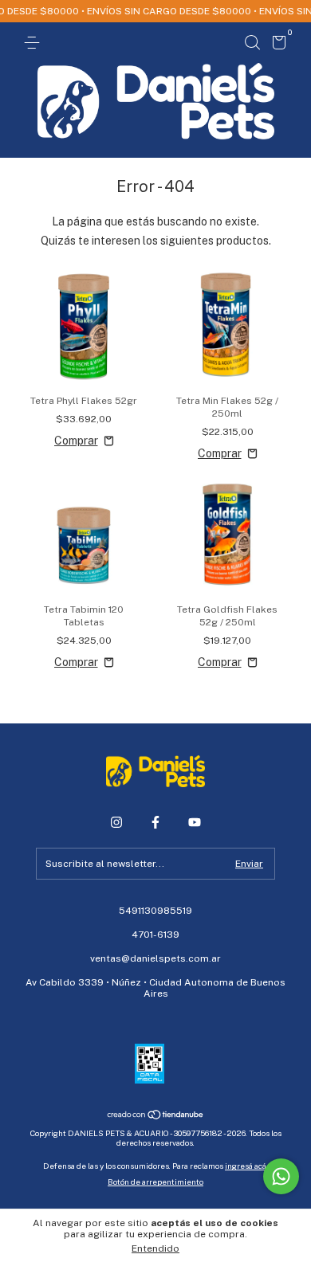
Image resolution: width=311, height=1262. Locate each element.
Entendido (155, 1248)
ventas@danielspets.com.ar (155, 958)
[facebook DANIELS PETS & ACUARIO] (155, 822)
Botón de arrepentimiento (155, 1181)
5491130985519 (155, 910)
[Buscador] (252, 43)
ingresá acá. (246, 1165)
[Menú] (34, 43)
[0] (276, 45)
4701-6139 (155, 934)
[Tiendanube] (156, 1115)
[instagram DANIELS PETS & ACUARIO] (116, 822)
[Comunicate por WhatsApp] (281, 1176)
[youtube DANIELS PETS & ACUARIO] (194, 822)
